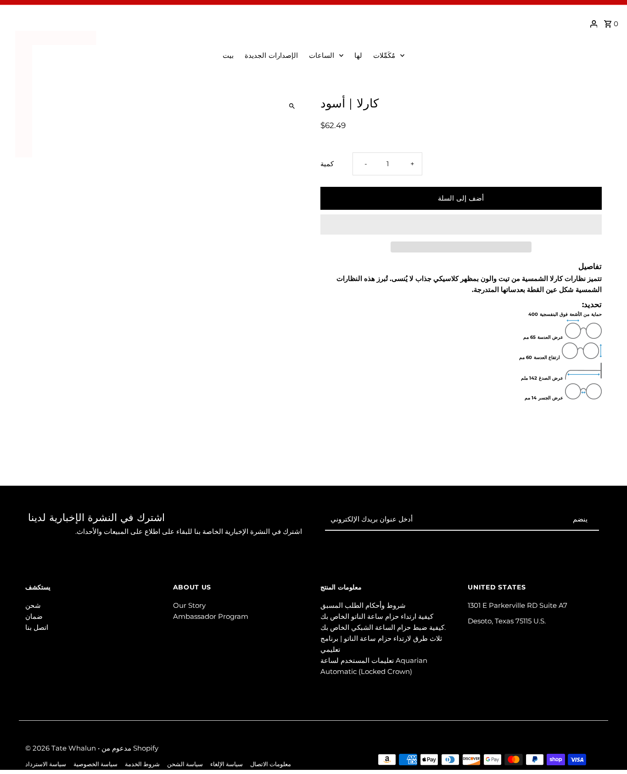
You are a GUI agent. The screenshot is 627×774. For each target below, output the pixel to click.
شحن (33, 605)
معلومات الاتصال (270, 764)
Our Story (189, 605)
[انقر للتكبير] (291, 106)
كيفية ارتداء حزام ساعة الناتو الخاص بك (376, 616)
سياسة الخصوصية (95, 764)
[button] (461, 224)
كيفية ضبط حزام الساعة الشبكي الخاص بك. (383, 627)
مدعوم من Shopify (129, 748)
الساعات (321, 55)
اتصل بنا (36, 627)
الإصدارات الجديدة (271, 55)
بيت (228, 55)
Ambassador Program (210, 616)
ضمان (34, 616)
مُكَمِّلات (384, 55)
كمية (327, 163)
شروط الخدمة (142, 764)
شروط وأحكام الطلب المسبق (363, 605)
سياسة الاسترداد (45, 764)
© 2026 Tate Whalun (61, 748)
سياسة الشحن (185, 764)
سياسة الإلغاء (226, 764)
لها (358, 55)
